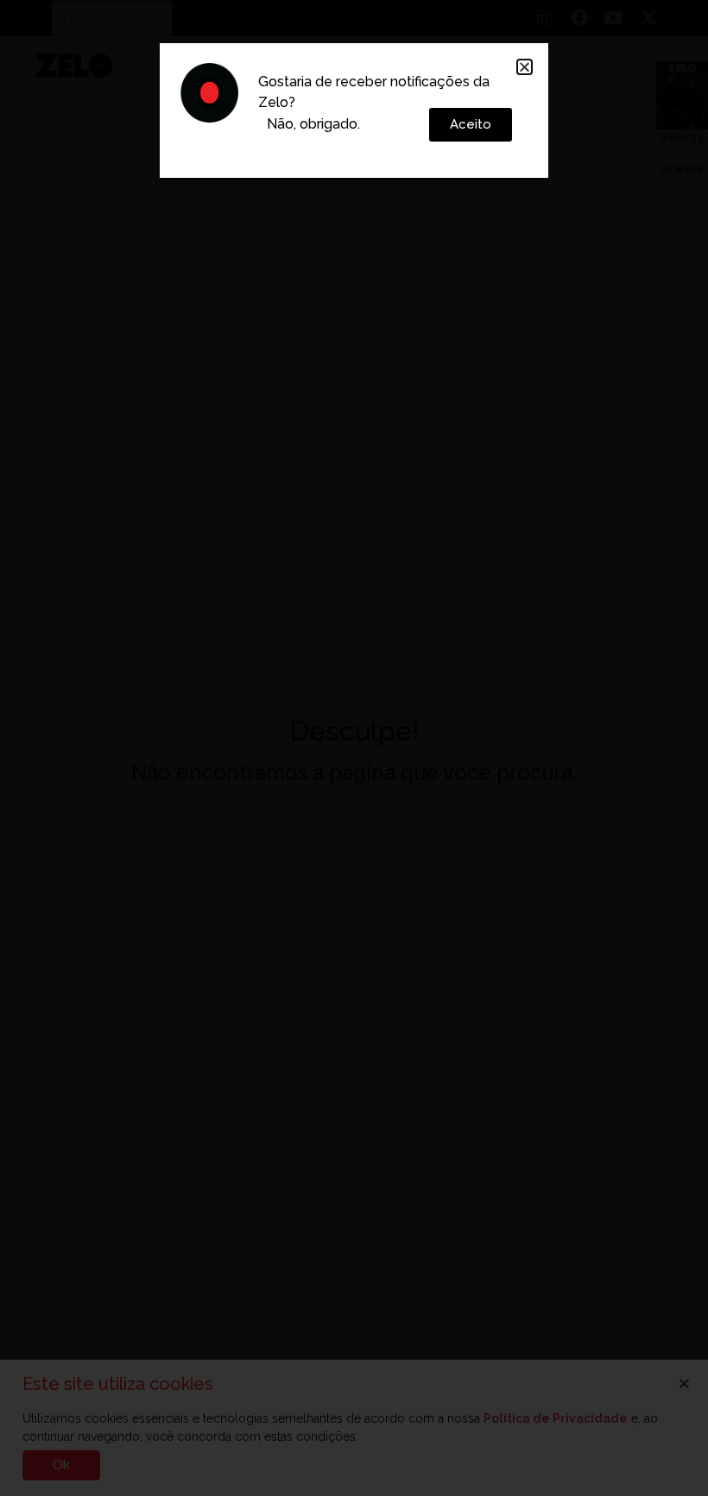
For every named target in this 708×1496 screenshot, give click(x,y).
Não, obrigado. (313, 124)
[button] (524, 66)
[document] (354, 748)
